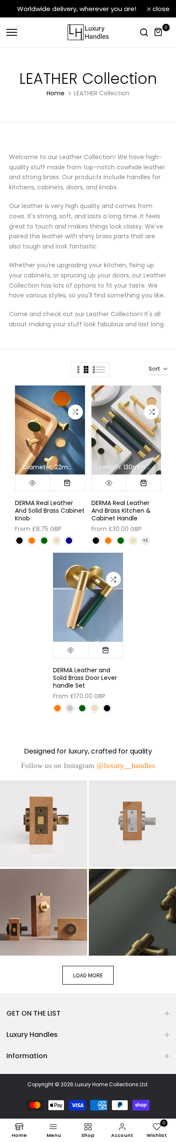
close (160, 9)
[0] (158, 32)
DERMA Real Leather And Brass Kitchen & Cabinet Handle (121, 510)
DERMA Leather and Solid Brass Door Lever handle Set (85, 678)
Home (56, 93)
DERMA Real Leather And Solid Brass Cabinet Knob (50, 510)
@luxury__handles (126, 765)
